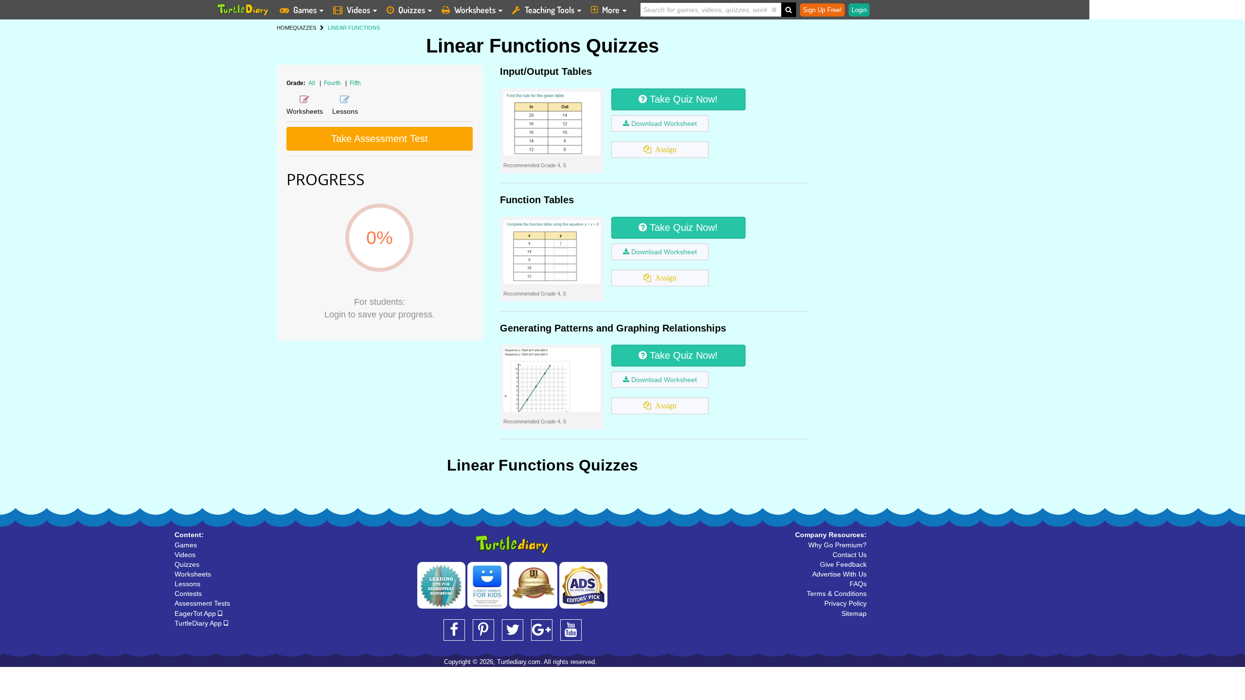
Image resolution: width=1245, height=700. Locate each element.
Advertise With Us (839, 574)
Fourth (333, 83)
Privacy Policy (845, 603)
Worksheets (475, 9)
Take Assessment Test (379, 138)
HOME (285, 28)
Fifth (355, 83)
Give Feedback (843, 564)
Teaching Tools (549, 9)
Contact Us (850, 555)
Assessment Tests (202, 603)
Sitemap (854, 613)
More (611, 9)
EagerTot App (196, 613)
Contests (188, 593)
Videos (358, 9)
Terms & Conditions (837, 593)
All (311, 83)
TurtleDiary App (199, 623)
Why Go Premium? (837, 545)
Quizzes (411, 9)
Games (305, 9)
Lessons (187, 584)
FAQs (858, 584)
